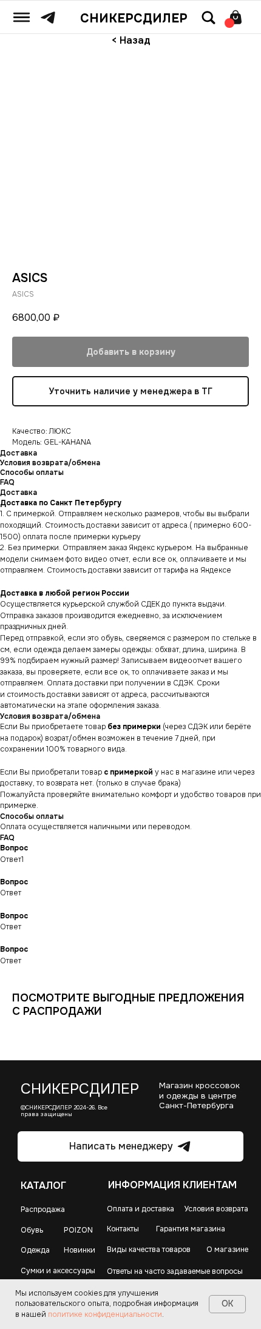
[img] (21, 17)
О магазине (227, 1249)
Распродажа (43, 1209)
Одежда (35, 1250)
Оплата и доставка (140, 1209)
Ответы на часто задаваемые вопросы (175, 1271)
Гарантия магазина (190, 1229)
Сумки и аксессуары (58, 1271)
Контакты (123, 1229)
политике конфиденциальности (105, 1314)
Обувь (32, 1230)
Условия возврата (216, 1209)
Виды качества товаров (149, 1249)
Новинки (79, 1250)
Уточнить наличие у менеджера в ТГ (130, 391)
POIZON (78, 1230)
